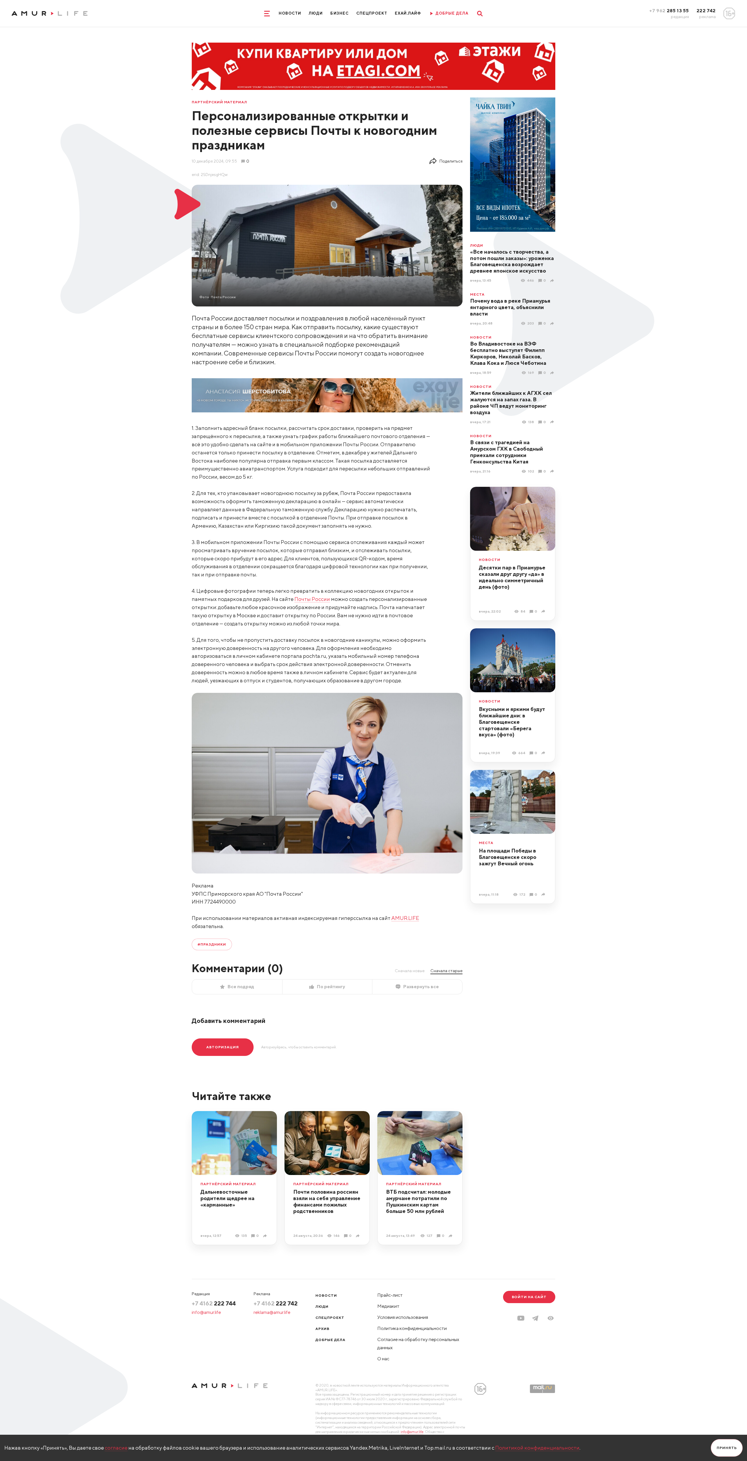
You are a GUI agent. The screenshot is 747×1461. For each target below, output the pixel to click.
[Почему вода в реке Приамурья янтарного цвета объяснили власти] (552, 323)
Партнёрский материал (219, 102)
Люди (316, 13)
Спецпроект (371, 13)
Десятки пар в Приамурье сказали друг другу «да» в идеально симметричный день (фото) (512, 577)
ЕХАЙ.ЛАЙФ (408, 13)
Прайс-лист (390, 1295)
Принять (727, 1448)
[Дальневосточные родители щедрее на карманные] (265, 1235)
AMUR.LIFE (405, 918)
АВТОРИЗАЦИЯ (222, 1047)
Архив (322, 1328)
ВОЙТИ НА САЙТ (529, 1297)
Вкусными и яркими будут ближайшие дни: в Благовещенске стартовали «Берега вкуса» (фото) (512, 722)
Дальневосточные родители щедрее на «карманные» (227, 1198)
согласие (116, 1448)
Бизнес (339, 13)
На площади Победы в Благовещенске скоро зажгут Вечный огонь (507, 857)
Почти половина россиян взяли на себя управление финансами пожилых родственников (326, 1201)
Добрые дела (330, 1340)
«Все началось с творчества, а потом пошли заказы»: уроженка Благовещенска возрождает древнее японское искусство (512, 261)
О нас (383, 1358)
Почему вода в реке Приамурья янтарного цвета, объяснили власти (510, 307)
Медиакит (388, 1306)
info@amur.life (206, 1312)
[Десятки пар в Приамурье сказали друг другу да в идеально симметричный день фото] (544, 611)
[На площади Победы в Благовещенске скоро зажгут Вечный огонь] (544, 894)
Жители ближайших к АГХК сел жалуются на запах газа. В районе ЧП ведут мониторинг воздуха (511, 402)
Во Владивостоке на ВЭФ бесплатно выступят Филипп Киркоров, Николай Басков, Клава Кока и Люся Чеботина (508, 353)
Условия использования (402, 1317)
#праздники (212, 944)
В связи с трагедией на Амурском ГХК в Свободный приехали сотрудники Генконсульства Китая (506, 452)
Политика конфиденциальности (412, 1328)
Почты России (312, 599)
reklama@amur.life (272, 1312)
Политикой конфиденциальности (537, 1448)
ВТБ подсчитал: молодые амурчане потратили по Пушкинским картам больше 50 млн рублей (418, 1201)
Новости (290, 13)
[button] (550, 1318)
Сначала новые (410, 970)
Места (477, 294)
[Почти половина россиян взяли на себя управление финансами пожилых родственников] (358, 1235)
